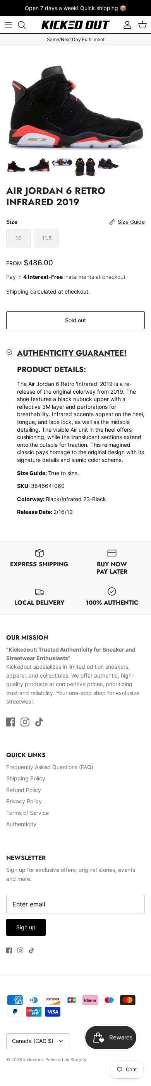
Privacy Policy (24, 801)
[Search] (25, 24)
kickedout (33, 1059)
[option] (75, 99)
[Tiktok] (39, 722)
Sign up (26, 927)
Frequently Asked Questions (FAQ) (49, 767)
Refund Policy (23, 790)
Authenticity (21, 824)
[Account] (125, 24)
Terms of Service (27, 812)
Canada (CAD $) (32, 1041)
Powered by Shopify (65, 1059)
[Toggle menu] (8, 24)
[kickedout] (75, 24)
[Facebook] (10, 722)
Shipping (17, 291)
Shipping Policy (25, 778)
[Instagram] (25, 722)
